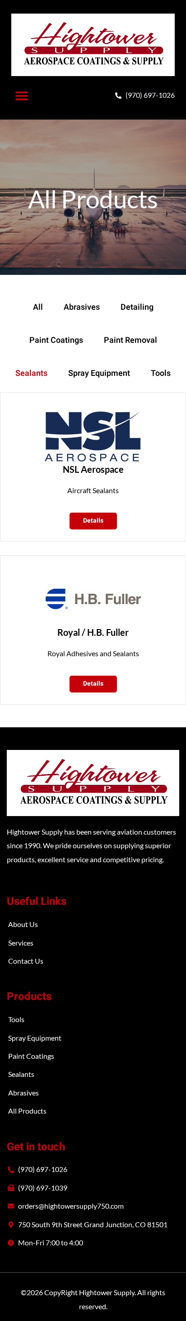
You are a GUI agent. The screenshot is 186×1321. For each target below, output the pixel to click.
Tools (161, 373)
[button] (21, 95)
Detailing (137, 307)
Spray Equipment (99, 373)
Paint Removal (130, 340)
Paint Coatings (56, 340)
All (38, 307)
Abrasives (82, 307)
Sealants (31, 373)
